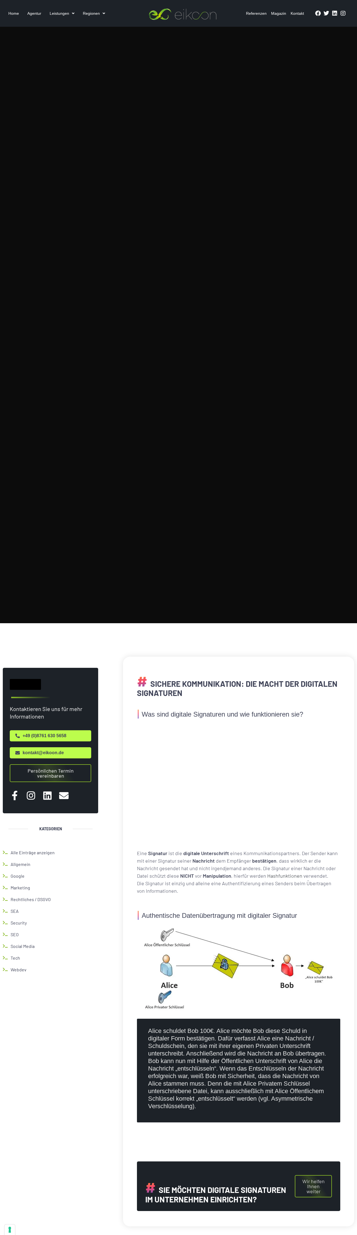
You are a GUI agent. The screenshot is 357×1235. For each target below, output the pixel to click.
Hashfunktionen (284, 876)
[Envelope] (64, 795)
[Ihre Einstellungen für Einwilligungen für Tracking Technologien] (9, 1229)
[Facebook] (318, 13)
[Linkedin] (334, 13)
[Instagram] (343, 13)
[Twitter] (326, 13)
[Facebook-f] (14, 795)
